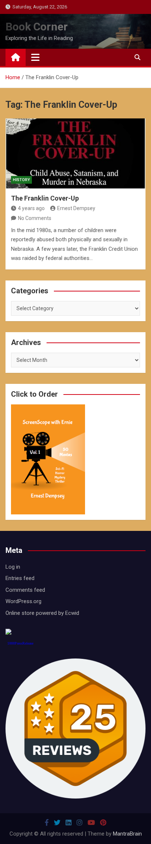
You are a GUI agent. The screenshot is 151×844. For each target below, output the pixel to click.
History (21, 179)
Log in (12, 567)
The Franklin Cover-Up (45, 198)
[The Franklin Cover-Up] (75, 153)
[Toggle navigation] (35, 57)
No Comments (34, 218)
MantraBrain (127, 833)
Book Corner (36, 26)
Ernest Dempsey (76, 208)
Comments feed (25, 590)
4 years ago (31, 208)
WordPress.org (23, 601)
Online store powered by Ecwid (42, 613)
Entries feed (19, 578)
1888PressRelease (20, 643)
